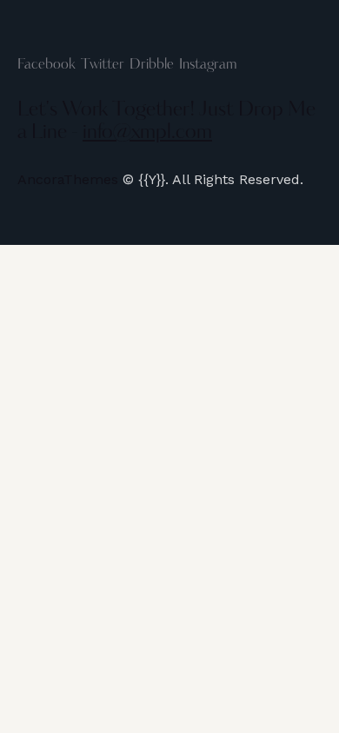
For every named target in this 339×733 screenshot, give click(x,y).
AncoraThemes (67, 179)
